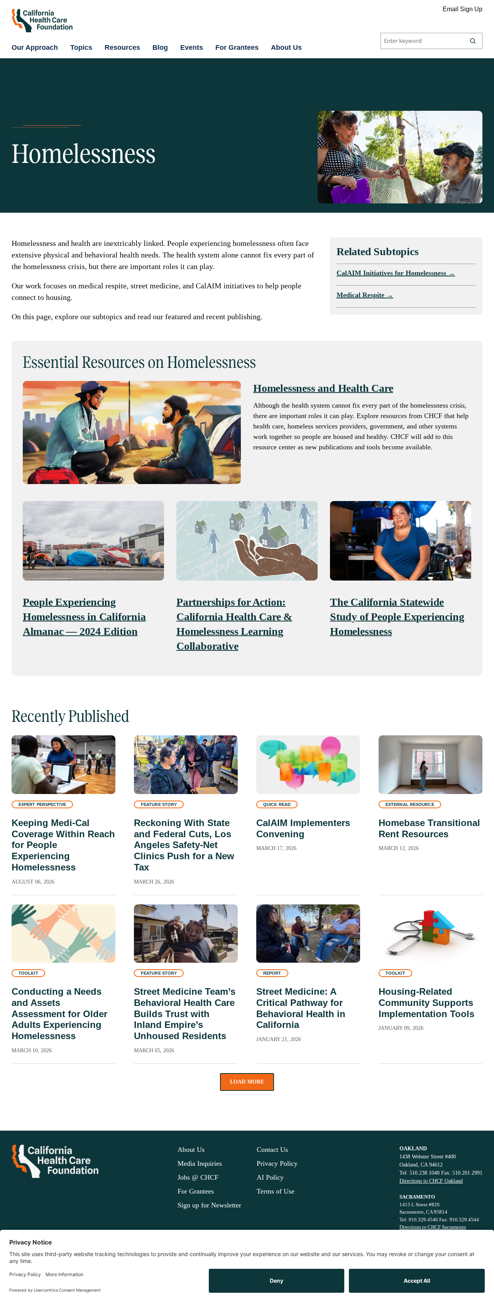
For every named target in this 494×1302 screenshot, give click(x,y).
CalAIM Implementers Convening (303, 828)
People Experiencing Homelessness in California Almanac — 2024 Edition (84, 616)
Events (191, 47)
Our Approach (35, 47)
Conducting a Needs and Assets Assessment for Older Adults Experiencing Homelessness (59, 1013)
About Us (286, 47)
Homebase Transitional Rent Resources (429, 828)
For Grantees (237, 47)
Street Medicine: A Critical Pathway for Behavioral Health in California (300, 1008)
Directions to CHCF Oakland (431, 1181)
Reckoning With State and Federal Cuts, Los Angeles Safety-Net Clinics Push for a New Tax (184, 845)
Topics (81, 47)
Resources (122, 47)
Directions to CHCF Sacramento (432, 1227)
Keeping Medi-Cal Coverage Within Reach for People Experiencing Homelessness (63, 845)
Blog (160, 47)
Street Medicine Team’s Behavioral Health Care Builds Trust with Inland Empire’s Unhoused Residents (184, 1013)
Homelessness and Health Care (323, 388)
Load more (247, 1082)
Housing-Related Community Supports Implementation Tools (426, 1002)
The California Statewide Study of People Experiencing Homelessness (397, 616)
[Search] (472, 41)
